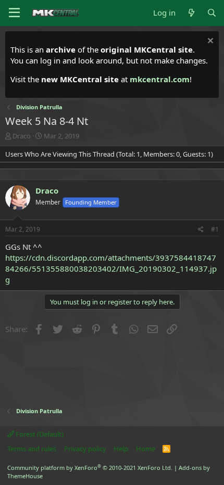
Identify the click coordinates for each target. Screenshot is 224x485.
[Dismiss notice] (209, 41)
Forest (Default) (39, 434)
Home (145, 448)
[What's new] (191, 12)
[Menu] (14, 13)
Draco (22, 136)
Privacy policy (85, 448)
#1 (215, 229)
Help (121, 448)
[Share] (200, 230)
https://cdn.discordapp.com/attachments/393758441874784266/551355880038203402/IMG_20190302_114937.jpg (111, 268)
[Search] (212, 12)
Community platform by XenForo (89, 467)
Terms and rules (31, 448)
